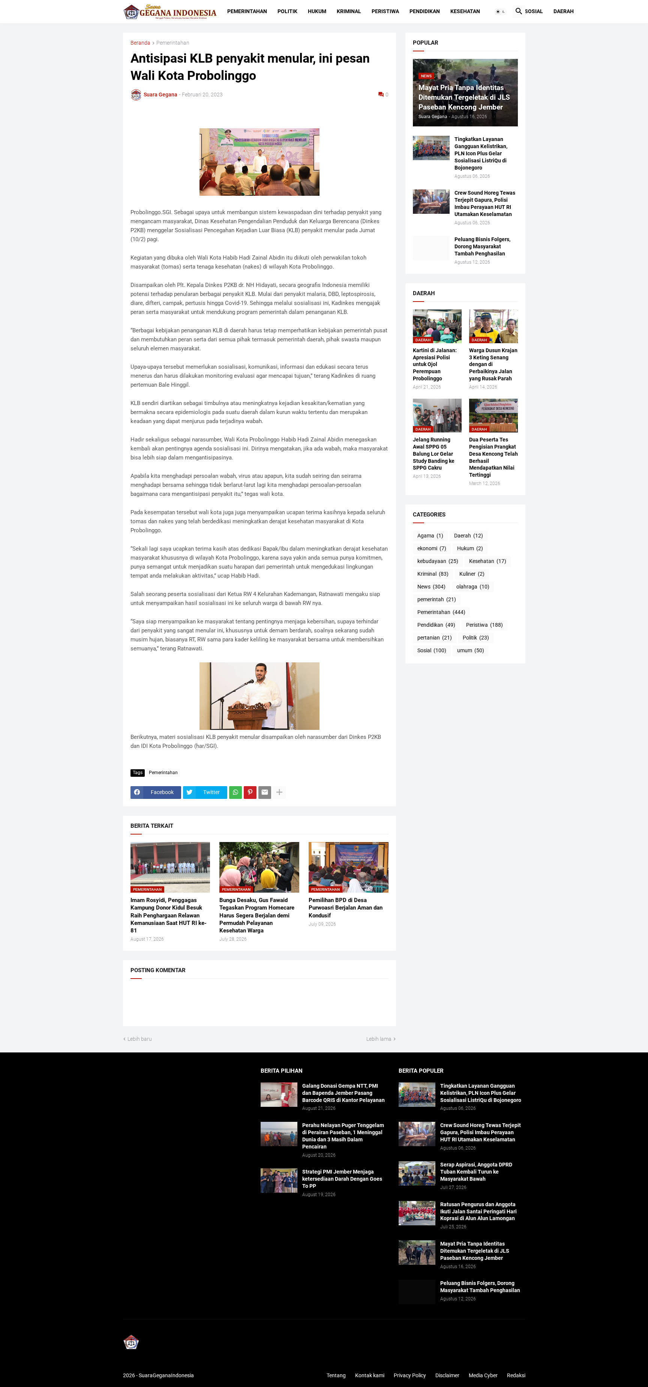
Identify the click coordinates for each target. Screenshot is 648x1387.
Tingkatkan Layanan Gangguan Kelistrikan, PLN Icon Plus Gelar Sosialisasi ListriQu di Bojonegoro (480, 153)
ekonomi (431, 548)
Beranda (140, 43)
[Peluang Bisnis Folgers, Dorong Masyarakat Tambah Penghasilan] (431, 248)
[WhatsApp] (235, 792)
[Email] (264, 792)
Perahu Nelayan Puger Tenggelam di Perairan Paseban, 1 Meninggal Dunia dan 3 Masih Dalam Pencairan (343, 1136)
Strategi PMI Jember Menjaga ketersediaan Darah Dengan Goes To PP (342, 1179)
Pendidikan (425, 11)
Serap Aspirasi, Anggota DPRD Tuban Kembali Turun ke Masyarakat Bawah (476, 1172)
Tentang (336, 1375)
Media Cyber (483, 1375)
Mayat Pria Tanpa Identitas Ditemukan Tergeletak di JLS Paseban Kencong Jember (474, 1251)
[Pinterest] (250, 792)
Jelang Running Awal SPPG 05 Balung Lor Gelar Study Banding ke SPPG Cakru (433, 454)
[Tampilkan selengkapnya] (279, 792)
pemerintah (436, 599)
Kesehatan (465, 11)
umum (470, 650)
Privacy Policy (410, 1375)
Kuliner (471, 574)
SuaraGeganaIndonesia (166, 1375)
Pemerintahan (247, 11)
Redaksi (516, 1375)
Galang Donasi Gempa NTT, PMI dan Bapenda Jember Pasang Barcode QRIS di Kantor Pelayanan (343, 1093)
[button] (500, 11)
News (431, 587)
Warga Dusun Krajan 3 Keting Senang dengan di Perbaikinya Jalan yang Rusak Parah (493, 364)
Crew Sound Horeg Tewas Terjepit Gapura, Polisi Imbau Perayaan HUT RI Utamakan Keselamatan (484, 203)
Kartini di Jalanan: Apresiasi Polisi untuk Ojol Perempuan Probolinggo (435, 364)
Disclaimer (447, 1375)
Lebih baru (140, 1039)
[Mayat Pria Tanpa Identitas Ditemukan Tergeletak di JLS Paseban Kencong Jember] (417, 1252)
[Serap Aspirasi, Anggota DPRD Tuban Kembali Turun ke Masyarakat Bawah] (417, 1173)
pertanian (434, 638)
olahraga (472, 587)
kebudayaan (437, 561)
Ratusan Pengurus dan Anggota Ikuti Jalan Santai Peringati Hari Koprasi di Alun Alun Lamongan (478, 1211)
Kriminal (349, 11)
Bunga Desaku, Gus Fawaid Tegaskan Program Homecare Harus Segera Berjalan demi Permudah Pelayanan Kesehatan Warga (256, 915)
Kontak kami (369, 1375)
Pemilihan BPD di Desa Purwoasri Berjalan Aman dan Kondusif (345, 908)
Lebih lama (379, 1039)
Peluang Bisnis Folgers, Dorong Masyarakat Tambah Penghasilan (482, 246)
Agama (430, 536)
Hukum (317, 11)
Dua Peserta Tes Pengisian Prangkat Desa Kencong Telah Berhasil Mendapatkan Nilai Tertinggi (493, 457)
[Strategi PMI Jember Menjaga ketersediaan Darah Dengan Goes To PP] (279, 1180)
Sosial (534, 11)
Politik (287, 11)
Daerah (564, 11)
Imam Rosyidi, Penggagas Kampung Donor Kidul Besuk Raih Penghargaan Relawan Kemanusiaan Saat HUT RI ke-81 (168, 915)
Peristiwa (385, 11)
